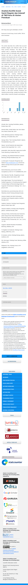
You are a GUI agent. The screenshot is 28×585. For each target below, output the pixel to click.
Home (2, 6)
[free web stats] (6, 534)
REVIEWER (5, 377)
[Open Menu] (1, 1)
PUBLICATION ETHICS (8, 389)
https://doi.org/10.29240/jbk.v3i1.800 (13, 29)
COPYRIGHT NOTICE (8, 395)
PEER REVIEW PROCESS (9, 380)
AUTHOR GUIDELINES (8, 386)
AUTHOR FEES (6, 392)
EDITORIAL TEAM (7, 374)
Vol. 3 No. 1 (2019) (16, 6)
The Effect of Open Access (18, 350)
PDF (5, 253)
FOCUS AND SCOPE (8, 383)
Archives (8, 6)
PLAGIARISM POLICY (8, 398)
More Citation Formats (9, 277)
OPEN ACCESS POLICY (8, 404)
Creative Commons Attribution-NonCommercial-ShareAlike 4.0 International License (15, 326)
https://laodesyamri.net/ (12, 162)
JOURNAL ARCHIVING (8, 410)
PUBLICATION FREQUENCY (10, 407)
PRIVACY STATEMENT (8, 401)
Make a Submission (12, 356)
